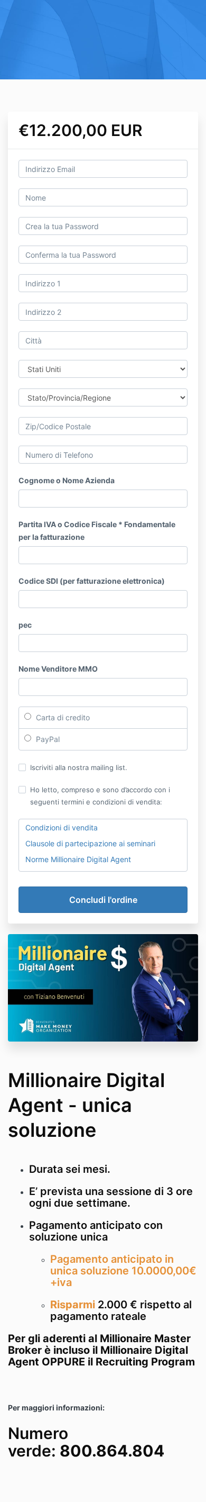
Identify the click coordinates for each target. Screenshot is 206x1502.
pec (25, 624)
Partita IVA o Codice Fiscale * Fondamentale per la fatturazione (96, 530)
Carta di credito (62, 717)
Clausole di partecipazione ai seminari (90, 843)
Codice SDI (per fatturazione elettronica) (91, 580)
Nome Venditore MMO (58, 668)
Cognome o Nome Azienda (66, 480)
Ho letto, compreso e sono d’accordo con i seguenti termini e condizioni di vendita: (100, 795)
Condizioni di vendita (61, 827)
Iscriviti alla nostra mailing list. (78, 767)
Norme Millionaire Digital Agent (78, 859)
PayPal (47, 739)
